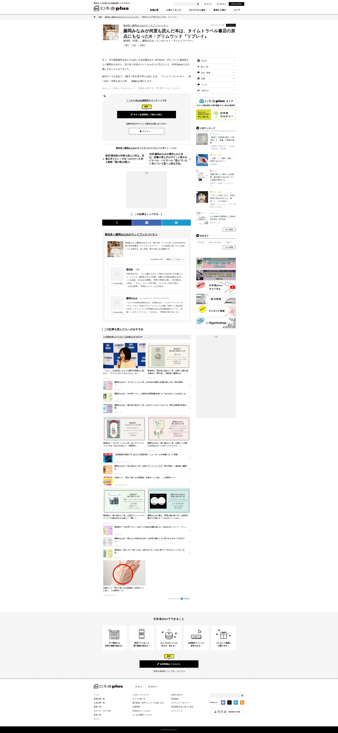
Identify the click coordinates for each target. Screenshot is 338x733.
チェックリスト (216, 242)
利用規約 (175, 699)
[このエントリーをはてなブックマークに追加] (236, 703)
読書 (100, 17)
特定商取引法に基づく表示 (182, 707)
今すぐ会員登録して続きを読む (148, 114)
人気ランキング (173, 10)
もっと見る (229, 230)
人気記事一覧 (99, 703)
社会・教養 (205, 73)
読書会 (142, 45)
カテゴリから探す (197, 10)
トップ (96, 695)
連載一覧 (97, 707)
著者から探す (219, 10)
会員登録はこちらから (170, 664)
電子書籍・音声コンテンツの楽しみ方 (148, 703)
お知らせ (205, 90)
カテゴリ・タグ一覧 (102, 711)
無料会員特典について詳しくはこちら (169, 671)
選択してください (174, 259)
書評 (127, 45)
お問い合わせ (176, 695)
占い (229, 242)
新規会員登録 (236, 4)
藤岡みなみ (131, 298)
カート (209, 4)
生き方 (204, 61)
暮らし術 (204, 67)
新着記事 (154, 10)
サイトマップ (176, 711)
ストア (237, 10)
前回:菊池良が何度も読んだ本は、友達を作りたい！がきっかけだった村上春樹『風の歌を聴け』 (124, 158)
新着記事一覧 (99, 699)
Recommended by (174, 598)
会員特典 (136, 707)
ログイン (222, 4)
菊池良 (129, 269)
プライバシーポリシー (180, 703)
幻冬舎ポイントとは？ (141, 711)
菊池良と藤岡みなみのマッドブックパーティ (122, 17)
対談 (134, 45)
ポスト (232, 25)
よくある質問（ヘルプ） (142, 715)
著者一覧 (97, 715)
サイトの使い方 (138, 699)
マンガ (204, 84)
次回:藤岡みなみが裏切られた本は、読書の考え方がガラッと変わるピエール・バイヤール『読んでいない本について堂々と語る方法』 (168, 159)
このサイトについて (140, 695)
